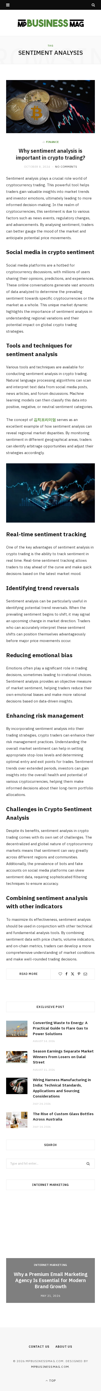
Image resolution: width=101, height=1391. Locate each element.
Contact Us (39, 1346)
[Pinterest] (79, 974)
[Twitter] (72, 974)
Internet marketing (50, 1265)
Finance (52, 142)
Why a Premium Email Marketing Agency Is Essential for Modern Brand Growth (51, 1280)
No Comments (66, 166)
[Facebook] (66, 974)
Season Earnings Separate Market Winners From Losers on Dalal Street (63, 1056)
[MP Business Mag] (50, 23)
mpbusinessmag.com (50, 1366)
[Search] (93, 5)
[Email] (85, 974)
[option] (50, 1251)
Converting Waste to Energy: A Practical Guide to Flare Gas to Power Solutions (60, 1028)
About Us (63, 1346)
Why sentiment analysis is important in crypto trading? (50, 154)
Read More (28, 974)
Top (52, 1381)
